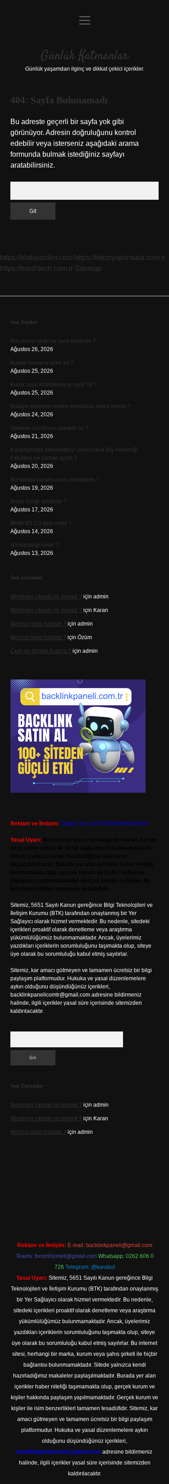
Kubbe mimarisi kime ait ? (41, 363)
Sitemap (88, 268)
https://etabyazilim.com (36, 257)
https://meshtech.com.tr (36, 268)
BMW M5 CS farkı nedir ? (41, 523)
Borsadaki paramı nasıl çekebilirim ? (54, 480)
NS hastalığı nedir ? (34, 545)
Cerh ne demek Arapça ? (40, 651)
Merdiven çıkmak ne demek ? (46, 596)
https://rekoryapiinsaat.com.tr (119, 257)
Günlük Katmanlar (84, 56)
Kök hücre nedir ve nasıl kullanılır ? (53, 341)
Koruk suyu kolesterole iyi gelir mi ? (53, 384)
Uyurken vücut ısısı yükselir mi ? (49, 428)
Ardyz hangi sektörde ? (38, 501)
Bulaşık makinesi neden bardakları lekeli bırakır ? (70, 406)
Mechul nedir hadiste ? (38, 624)
